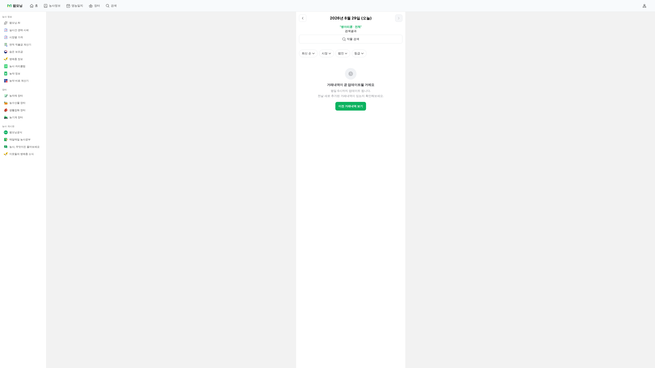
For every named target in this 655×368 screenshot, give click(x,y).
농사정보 (55, 5)
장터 (97, 5)
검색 (114, 5)
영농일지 (77, 5)
